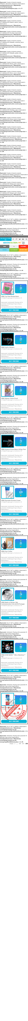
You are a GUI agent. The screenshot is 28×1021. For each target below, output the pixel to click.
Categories (23, 246)
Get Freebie (14, 310)
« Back (11, 743)
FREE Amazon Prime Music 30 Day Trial (13, 449)
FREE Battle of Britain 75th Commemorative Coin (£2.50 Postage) (12, 603)
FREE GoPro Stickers (7, 347)
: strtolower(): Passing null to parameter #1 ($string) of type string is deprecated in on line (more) (13, 308)
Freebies (4, 249)
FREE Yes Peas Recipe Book (10, 296)
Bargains (14, 249)
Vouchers (23, 249)
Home (4, 246)
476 (20, 743)
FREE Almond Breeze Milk (9, 707)
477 (23, 743)
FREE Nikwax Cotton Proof (9, 398)
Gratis (12, 243)
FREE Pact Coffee (6, 551)
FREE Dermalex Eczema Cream (10, 500)
